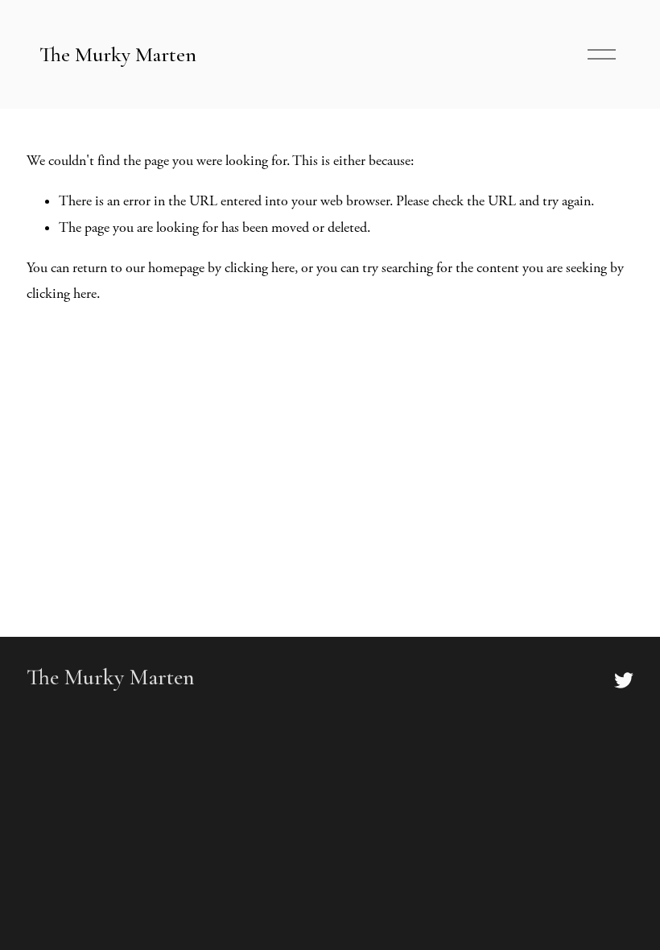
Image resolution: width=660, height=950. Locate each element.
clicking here (260, 268)
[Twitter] (623, 680)
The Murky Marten (117, 54)
